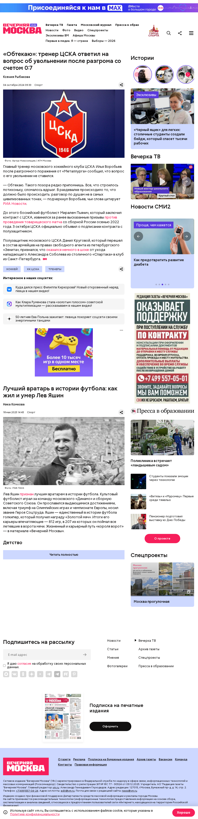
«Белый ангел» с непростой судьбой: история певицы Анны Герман (142, 74)
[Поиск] (168, 33)
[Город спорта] (153, 33)
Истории (142, 58)
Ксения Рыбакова (16, 77)
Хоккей (12, 269)
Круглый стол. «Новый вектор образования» (162, 181)
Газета (72, 25)
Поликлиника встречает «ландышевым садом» (151, 462)
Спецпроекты (97, 30)
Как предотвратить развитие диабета (162, 236)
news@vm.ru (129, 790)
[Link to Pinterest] (74, 674)
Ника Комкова (14, 404)
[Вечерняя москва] (26, 766)
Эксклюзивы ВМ (57, 35)
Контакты (65, 764)
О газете (64, 759)
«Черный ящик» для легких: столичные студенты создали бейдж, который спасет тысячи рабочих (162, 106)
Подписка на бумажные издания (111, 759)
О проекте (162, 538)
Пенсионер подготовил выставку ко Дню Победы (167, 518)
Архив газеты (148, 649)
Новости (52, 30)
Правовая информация (91, 764)
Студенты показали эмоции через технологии (168, 478)
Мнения (113, 657)
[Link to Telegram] (49, 674)
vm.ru (56, 787)
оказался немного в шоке (67, 249)
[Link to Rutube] (66, 674)
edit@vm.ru (68, 790)
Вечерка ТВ (54, 25)
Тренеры (54, 269)
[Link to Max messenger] (6, 674)
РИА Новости (14, 203)
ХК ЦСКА (33, 269)
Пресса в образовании (132, 25)
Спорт (38, 85)
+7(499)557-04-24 (27, 790)
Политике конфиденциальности (35, 814)
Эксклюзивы (146, 95)
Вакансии (165, 759)
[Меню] (191, 33)
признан (27, 494)
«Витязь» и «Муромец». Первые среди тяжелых (171, 498)
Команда (181, 759)
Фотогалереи (117, 666)
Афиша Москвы (84, 35)
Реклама (79, 759)
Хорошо (183, 813)
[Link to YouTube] (40, 674)
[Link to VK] (15, 674)
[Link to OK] (23, 674)
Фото (66, 30)
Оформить (110, 726)
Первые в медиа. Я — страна (67, 41)
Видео (79, 30)
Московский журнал (96, 25)
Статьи (112, 649)
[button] (188, 74)
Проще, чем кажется (153, 225)
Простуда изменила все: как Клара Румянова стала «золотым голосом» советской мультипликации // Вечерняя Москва (164, 74)
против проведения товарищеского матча (60, 219)
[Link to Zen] (32, 674)
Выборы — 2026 (103, 41)
